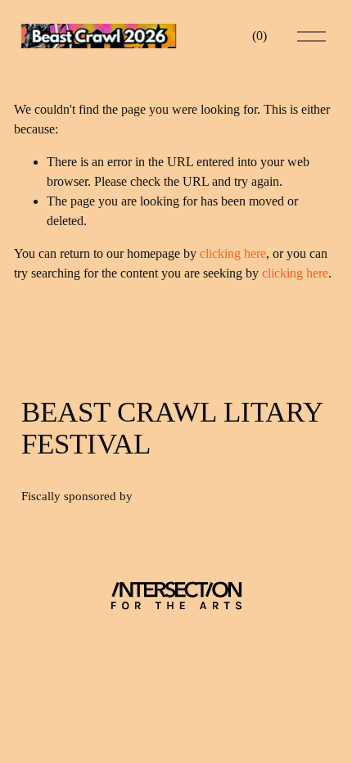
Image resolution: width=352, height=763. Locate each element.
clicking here (233, 253)
